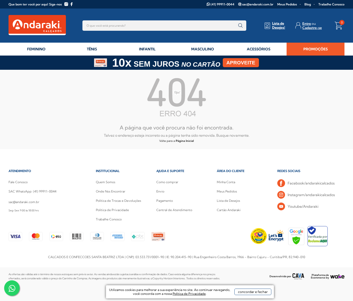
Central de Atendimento (174, 210)
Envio (160, 191)
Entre (306, 23)
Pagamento (164, 201)
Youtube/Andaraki (303, 206)
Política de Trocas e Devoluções (118, 201)
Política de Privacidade (112, 210)
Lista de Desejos (228, 201)
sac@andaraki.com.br (257, 4)
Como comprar (167, 182)
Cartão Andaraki (229, 210)
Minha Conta (226, 182)
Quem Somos (105, 182)
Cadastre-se (312, 28)
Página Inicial (185, 141)
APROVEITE (240, 62)
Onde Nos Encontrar (110, 191)
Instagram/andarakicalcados (311, 194)
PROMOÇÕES (315, 49)
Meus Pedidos (287, 4)
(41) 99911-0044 (222, 4)
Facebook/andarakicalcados (311, 183)
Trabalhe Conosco (331, 4)
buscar (240, 25)
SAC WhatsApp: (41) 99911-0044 (32, 191)
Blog (307, 4)
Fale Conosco (18, 182)
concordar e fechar (253, 292)
